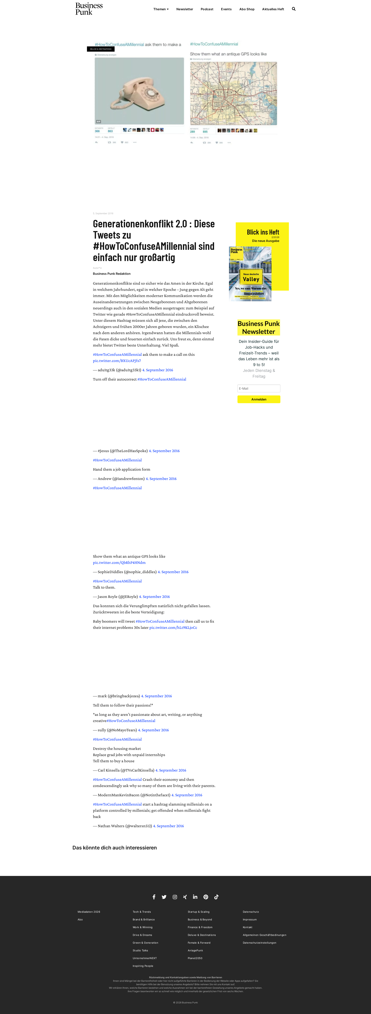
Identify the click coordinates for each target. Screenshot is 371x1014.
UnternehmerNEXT (145, 958)
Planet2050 (195, 958)
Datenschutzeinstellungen (260, 942)
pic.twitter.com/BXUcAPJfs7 (117, 360)
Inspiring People (143, 965)
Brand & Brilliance (144, 919)
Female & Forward (199, 942)
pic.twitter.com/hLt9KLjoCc (173, 627)
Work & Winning (143, 927)
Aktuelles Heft (273, 9)
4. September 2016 (157, 369)
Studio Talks (140, 950)
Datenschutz (251, 911)
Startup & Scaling (199, 911)
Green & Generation (145, 942)
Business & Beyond (200, 919)
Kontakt (248, 927)
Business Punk (89, 8)
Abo (80, 919)
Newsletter (184, 9)
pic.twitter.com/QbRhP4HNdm (119, 562)
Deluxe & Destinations (100, 49)
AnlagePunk (195, 950)
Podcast (207, 9)
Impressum (250, 919)
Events (226, 9)
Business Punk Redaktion (112, 274)
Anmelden (258, 399)
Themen (160, 9)
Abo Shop (246, 9)
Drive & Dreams (142, 934)
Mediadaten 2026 (89, 911)
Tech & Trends (142, 911)
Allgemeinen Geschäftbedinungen (264, 934)
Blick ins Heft (263, 232)
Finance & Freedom (200, 927)
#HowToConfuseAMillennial (117, 354)
